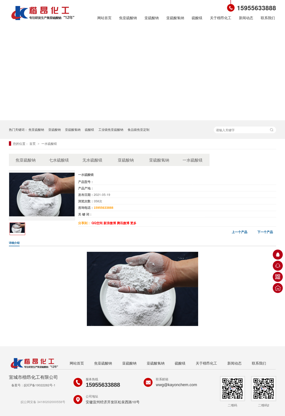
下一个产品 (265, 232)
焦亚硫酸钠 (128, 17)
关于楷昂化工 (220, 17)
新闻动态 (246, 17)
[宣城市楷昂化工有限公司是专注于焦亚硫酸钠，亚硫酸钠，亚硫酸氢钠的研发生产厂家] (43, 21)
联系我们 (268, 17)
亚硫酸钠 (152, 17)
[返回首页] (278, 288)
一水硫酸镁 (49, 143)
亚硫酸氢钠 (175, 17)
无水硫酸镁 (92, 160)
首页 (33, 143)
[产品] (42, 215)
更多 (133, 223)
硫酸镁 (197, 17)
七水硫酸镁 (59, 160)
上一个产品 (239, 232)
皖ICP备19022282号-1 (39, 385)
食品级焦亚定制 (138, 129)
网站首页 (104, 17)
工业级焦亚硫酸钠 (110, 129)
